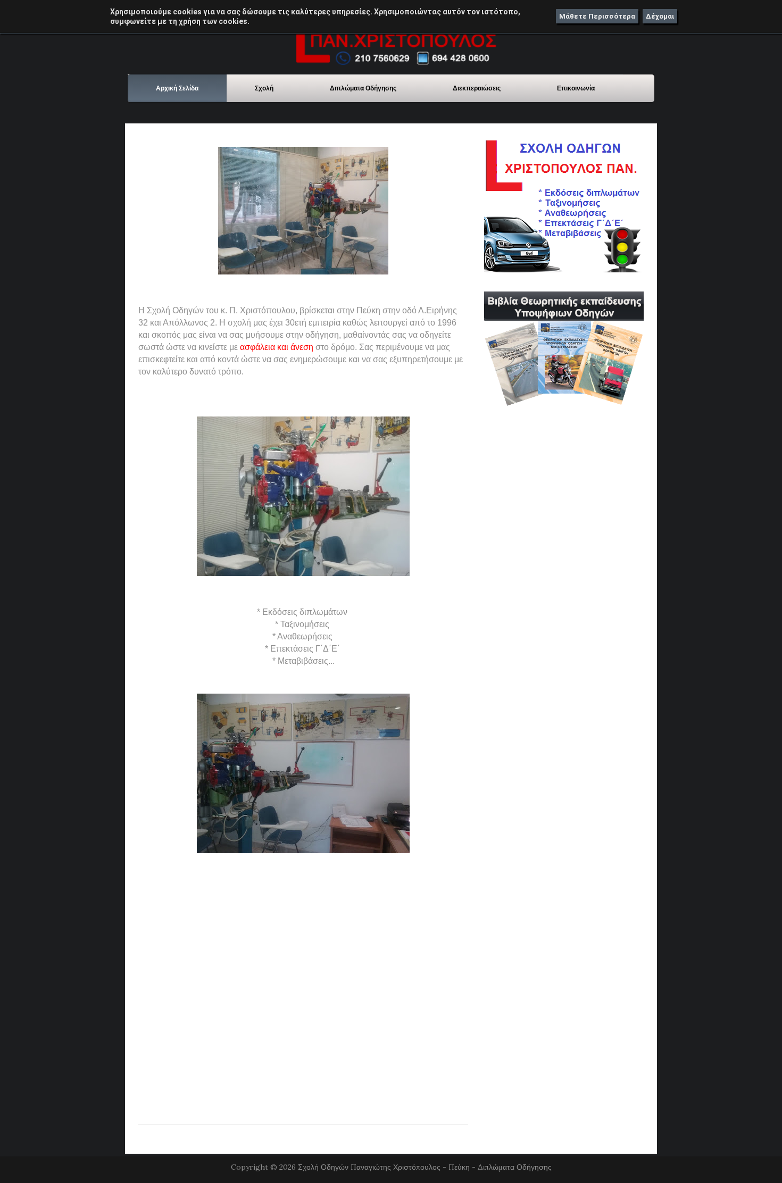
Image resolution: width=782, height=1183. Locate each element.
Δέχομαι (660, 16)
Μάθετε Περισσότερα (597, 16)
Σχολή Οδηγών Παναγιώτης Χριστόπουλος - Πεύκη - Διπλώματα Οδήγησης (425, 1167)
